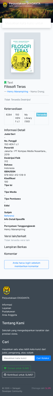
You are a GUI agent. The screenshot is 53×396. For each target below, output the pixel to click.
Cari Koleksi (42, 358)
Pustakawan (8, 311)
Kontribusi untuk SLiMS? (20, 374)
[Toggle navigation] (47, 5)
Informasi (7, 304)
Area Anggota (9, 314)
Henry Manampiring (17, 91)
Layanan (6, 308)
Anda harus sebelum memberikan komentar (26, 264)
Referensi (9, 215)
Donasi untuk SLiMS (18, 368)
